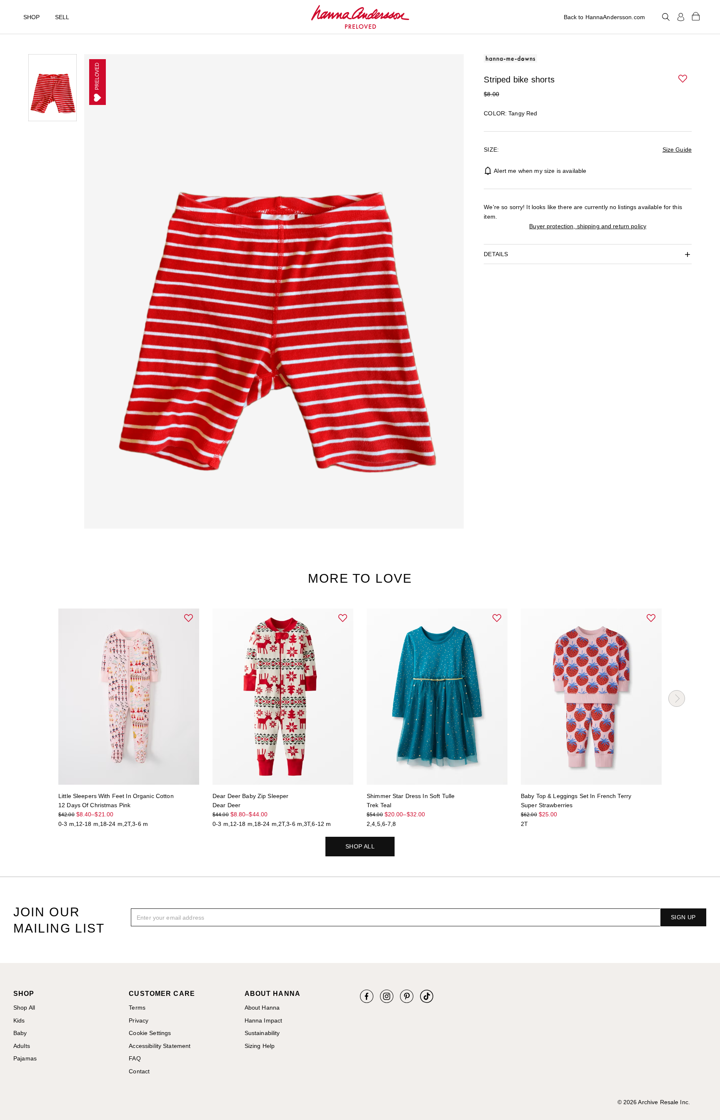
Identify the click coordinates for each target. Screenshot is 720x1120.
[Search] (665, 17)
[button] (683, 79)
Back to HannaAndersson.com (604, 17)
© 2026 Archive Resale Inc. (654, 1102)
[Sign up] (680, 17)
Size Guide (677, 149)
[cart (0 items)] (695, 16)
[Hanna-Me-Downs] (360, 17)
